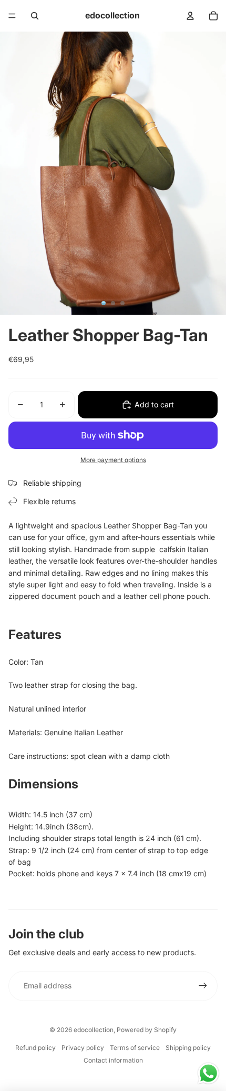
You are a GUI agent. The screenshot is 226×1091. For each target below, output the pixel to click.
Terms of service (135, 1048)
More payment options (113, 460)
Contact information (113, 1060)
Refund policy (35, 1048)
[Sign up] (203, 986)
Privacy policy (82, 1048)
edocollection (94, 1030)
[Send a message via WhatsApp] (208, 1073)
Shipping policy (188, 1048)
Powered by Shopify (147, 1030)
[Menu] (12, 16)
